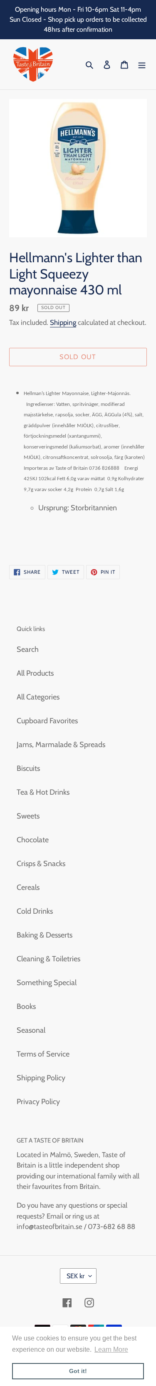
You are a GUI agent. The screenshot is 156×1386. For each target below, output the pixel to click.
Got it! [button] (78, 1371)
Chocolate (33, 839)
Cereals (28, 887)
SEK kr (75, 1276)
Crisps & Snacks (41, 863)
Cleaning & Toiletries (48, 958)
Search (28, 649)
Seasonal (31, 1030)
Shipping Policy (41, 1077)
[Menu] (142, 64)
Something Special (47, 982)
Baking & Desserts (44, 935)
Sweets (28, 816)
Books (26, 1006)
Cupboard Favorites (47, 720)
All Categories (38, 697)
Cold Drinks (35, 911)
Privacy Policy (38, 1101)
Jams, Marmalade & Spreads (61, 744)
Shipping (63, 322)
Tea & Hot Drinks (43, 792)
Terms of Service (43, 1054)
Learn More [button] (111, 1349)
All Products (35, 673)
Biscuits (28, 768)
